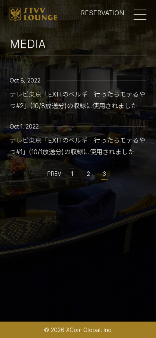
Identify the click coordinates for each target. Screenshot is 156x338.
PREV (54, 173)
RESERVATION (102, 13)
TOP (138, 321)
